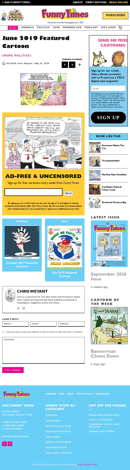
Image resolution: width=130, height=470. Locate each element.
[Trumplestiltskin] (95, 161)
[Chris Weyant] (4, 63)
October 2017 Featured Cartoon (21, 265)
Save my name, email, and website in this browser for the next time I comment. (44, 332)
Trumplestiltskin (111, 161)
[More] (79, 65)
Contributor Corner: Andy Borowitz (104, 425)
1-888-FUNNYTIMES (16, 2)
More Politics (16, 55)
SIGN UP (65, 277)
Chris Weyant (24, 63)
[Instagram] (24, 307)
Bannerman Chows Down (105, 354)
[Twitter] (72, 65)
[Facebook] (65, 65)
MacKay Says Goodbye (114, 175)
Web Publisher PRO (87, 464)
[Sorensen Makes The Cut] (95, 147)
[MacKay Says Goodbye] (95, 175)
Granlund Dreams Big (114, 203)
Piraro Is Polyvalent (101, 419)
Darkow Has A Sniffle (102, 431)
